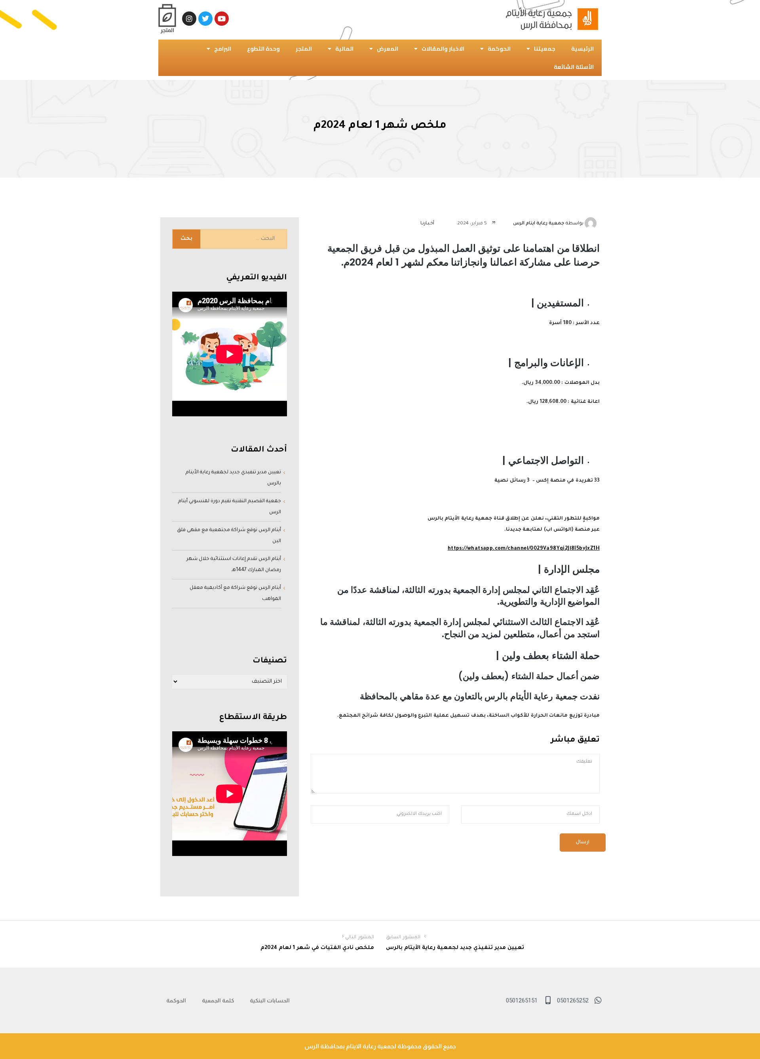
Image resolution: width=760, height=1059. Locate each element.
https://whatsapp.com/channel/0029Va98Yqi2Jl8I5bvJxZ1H (524, 549)
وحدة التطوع (263, 49)
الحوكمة (499, 49)
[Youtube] (222, 18)
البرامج (222, 49)
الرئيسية (582, 49)
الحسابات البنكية (270, 1000)
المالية (344, 49)
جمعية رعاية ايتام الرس (538, 223)
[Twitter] (205, 18)
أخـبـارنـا (427, 223)
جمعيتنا (544, 49)
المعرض (387, 49)
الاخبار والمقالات (443, 49)
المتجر (304, 49)
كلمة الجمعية (218, 1000)
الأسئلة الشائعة (574, 67)
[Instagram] (189, 18)
